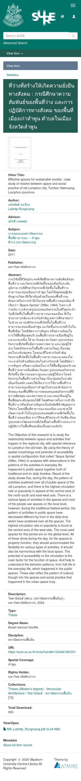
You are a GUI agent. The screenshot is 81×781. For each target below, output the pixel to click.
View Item (13, 66)
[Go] (73, 36)
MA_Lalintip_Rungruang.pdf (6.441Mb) (33, 729)
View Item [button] (13, 53)
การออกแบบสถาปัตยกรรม (25, 233)
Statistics (12, 75)
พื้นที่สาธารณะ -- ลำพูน (24, 238)
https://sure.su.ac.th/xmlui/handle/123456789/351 (42, 652)
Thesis (12, 615)
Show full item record (17, 745)
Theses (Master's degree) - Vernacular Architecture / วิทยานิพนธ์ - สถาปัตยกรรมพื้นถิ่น (39, 691)
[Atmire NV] (66, 764)
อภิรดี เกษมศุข (17, 221)
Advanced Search (15, 43)
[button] (62, 16)
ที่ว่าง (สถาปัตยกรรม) (22, 242)
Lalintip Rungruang (21, 209)
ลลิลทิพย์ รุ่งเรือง (19, 204)
